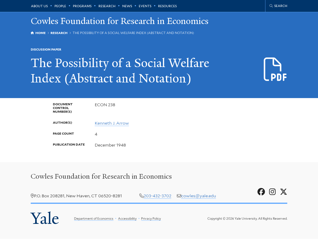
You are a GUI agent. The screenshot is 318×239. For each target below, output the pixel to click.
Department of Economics (93, 218)
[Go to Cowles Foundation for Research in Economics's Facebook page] (261, 192)
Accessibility (127, 218)
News (127, 6)
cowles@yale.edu (198, 195)
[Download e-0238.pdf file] (275, 69)
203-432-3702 (157, 195)
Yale (45, 218)
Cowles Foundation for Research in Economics (120, 21)
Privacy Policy (151, 218)
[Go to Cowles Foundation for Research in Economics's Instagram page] (272, 192)
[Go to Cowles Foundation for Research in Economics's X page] (283, 192)
